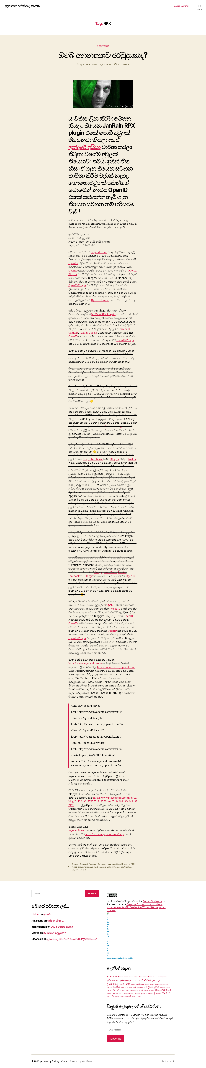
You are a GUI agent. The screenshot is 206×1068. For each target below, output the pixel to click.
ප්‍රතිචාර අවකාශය (99, 867)
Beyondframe (99, 252)
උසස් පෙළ (112, 983)
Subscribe (115, 1039)
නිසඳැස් (116, 990)
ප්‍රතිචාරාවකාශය (113, 867)
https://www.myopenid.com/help (104, 834)
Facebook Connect (97, 864)
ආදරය (146, 980)
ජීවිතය (116, 986)
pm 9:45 (107, 64)
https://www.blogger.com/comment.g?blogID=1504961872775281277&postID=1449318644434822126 (102, 801)
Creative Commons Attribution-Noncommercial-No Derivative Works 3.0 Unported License (136, 907)
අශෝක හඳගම (136, 981)
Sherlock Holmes (145, 977)
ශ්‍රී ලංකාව (157, 993)
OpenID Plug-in (100, 300)
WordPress (110, 572)
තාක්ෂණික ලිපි (103, 46)
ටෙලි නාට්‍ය (124, 987)
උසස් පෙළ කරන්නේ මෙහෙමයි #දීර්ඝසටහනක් (72, 938)
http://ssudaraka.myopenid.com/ (116, 667)
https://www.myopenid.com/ (85, 663)
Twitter (83, 332)
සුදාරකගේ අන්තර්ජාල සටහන (22, 6)
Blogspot (84, 864)
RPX (133, 864)
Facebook (97, 459)
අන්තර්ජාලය (125, 980)
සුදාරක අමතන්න (181, 6)
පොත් (141, 990)
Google (93, 332)
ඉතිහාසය (160, 981)
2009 (109, 977)
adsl (135, 977)
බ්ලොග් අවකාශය (79, 870)
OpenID (73, 263)
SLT (155, 977)
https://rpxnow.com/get (111, 426)
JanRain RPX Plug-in (103, 314)
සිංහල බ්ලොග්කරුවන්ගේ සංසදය (124, 996)
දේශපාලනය (152, 986)
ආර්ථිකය (154, 981)
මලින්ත (109, 993)
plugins (127, 864)
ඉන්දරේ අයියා (84, 147)
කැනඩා (47, 914)
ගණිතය (147, 984)
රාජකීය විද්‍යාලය (128, 993)
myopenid (110, 864)
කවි (128, 983)
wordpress (76, 867)
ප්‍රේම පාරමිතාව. (55, 920)
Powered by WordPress (81, 1061)
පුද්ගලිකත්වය (126, 867)
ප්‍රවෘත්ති (122, 990)
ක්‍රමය (132, 984)
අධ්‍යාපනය (112, 980)
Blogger (114, 459)
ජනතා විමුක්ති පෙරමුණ (161, 984)
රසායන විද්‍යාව (117, 993)
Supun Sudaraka (90, 64)
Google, (98, 572)
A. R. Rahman (118, 977)
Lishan (35, 914)
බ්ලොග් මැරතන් (163, 990)
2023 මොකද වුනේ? (62, 926)
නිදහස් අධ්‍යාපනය (165, 987)
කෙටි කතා (140, 984)
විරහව (150, 993)
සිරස (139, 996)
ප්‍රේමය (127, 990)
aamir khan (128, 977)
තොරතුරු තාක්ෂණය (136, 987)
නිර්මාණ (109, 990)
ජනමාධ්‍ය (109, 987)
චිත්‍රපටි (152, 984)
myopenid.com (77, 830)
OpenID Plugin (77, 285)
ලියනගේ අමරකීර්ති (141, 993)
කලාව (122, 984)
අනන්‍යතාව (86, 867)
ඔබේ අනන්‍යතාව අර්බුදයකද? (103, 55)
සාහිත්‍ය (166, 993)
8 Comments (123, 64)
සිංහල (108, 996)
